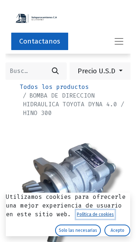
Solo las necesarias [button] (78, 230)
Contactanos (39, 41)
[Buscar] (55, 71)
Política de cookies (95, 214)
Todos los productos (54, 87)
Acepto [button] (117, 230)
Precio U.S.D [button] (97, 71)
